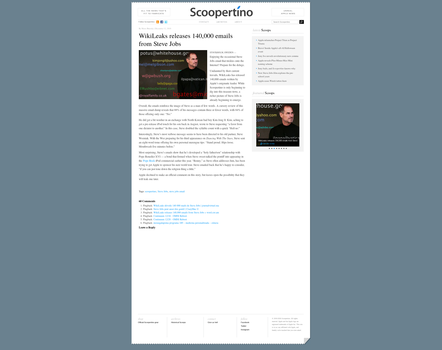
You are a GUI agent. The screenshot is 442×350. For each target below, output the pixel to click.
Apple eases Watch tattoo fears (272, 80)
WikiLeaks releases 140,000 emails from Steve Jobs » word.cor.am (186, 212)
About (238, 22)
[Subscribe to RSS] (157, 22)
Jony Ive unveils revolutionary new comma (278, 56)
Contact (204, 22)
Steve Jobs (163, 191)
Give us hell (213, 322)
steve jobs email (177, 191)
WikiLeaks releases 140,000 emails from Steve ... (277, 142)
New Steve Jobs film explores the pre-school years (275, 74)
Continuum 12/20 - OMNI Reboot (170, 219)
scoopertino (150, 191)
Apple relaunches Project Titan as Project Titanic (277, 42)
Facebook (245, 322)
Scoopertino (196, 7)
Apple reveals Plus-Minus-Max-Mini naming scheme (275, 62)
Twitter (243, 326)
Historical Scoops (178, 322)
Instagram (245, 330)
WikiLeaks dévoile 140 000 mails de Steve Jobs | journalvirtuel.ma (186, 205)
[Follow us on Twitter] (166, 22)
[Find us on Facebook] (161, 22)
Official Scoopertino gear (148, 322)
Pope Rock (149, 160)
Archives (221, 22)
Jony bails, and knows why (276, 68)
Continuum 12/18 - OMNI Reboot (170, 215)
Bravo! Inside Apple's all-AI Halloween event (276, 49)
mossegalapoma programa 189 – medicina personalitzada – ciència (185, 222)
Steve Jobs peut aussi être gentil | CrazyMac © (176, 209)
